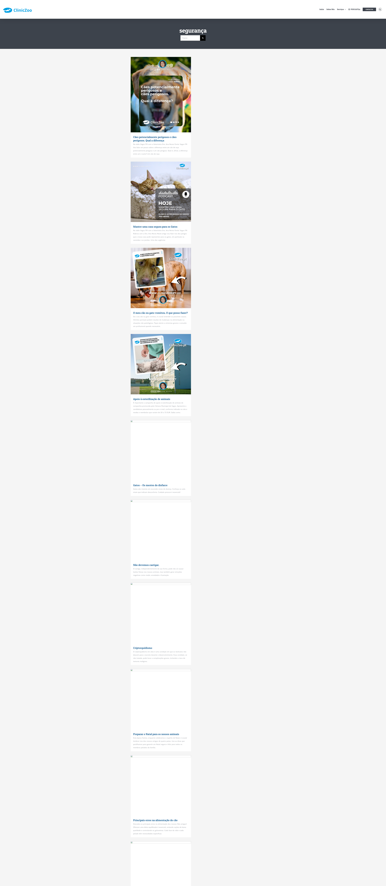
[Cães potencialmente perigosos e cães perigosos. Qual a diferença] (161, 94)
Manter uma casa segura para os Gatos (157, 192)
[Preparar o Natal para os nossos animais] (161, 699)
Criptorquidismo (157, 613)
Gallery (164, 95)
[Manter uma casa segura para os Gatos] (161, 192)
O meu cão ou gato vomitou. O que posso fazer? (157, 278)
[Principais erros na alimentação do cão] (161, 785)
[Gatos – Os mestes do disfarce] (161, 450)
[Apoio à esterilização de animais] (161, 364)
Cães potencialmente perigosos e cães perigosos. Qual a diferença (157, 95)
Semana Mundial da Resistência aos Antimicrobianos (157, 871)
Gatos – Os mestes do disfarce (157, 450)
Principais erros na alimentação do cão (157, 785)
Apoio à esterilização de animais (157, 364)
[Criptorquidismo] (161, 613)
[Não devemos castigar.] (161, 530)
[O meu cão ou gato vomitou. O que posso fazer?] (161, 278)
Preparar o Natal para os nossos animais (157, 699)
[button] (380, 9)
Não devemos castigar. (157, 530)
